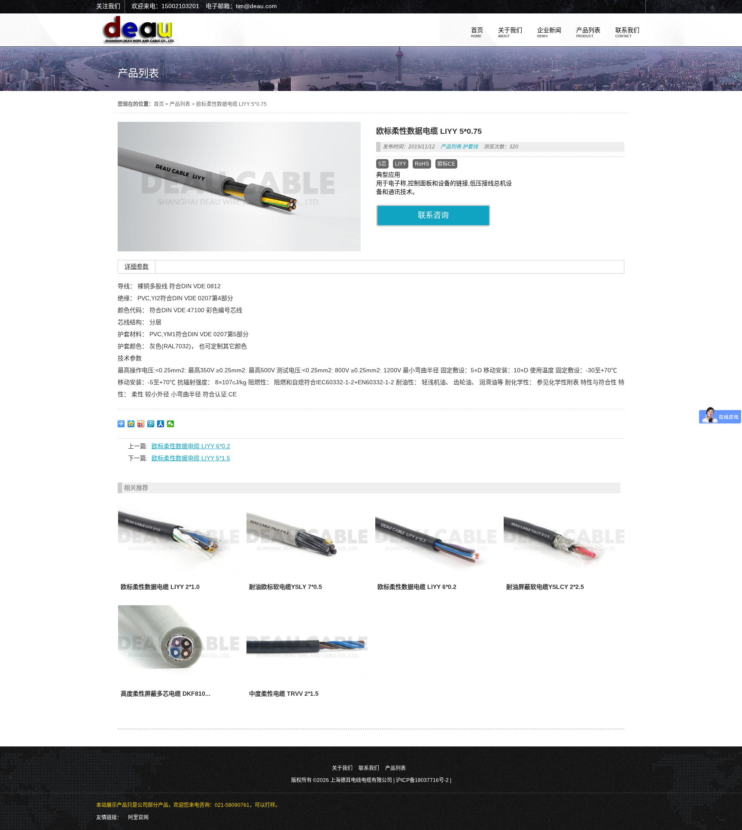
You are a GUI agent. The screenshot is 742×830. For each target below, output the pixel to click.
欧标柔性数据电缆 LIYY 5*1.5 (191, 458)
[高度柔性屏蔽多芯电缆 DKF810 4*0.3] (179, 646)
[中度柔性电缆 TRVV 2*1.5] (307, 646)
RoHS (422, 164)
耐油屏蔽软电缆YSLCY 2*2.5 (545, 586)
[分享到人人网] (160, 423)
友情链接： (109, 818)
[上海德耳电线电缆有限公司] (139, 42)
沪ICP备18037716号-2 (423, 780)
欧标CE (446, 164)
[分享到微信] (170, 423)
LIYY (400, 164)
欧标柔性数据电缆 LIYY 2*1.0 (160, 586)
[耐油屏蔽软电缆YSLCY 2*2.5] (565, 538)
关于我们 (342, 768)
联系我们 (369, 768)
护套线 (470, 147)
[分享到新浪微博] (141, 423)
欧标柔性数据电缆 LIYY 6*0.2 (191, 446)
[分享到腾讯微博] (151, 423)
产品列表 (180, 104)
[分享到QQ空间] (131, 423)
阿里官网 (138, 818)
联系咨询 (433, 215)
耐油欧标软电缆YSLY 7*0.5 (285, 586)
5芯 (382, 164)
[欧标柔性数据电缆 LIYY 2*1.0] (179, 538)
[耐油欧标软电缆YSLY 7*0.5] (307, 538)
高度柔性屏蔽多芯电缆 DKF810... (165, 693)
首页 (159, 104)
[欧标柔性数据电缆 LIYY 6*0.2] (436, 538)
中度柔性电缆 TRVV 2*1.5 (284, 693)
